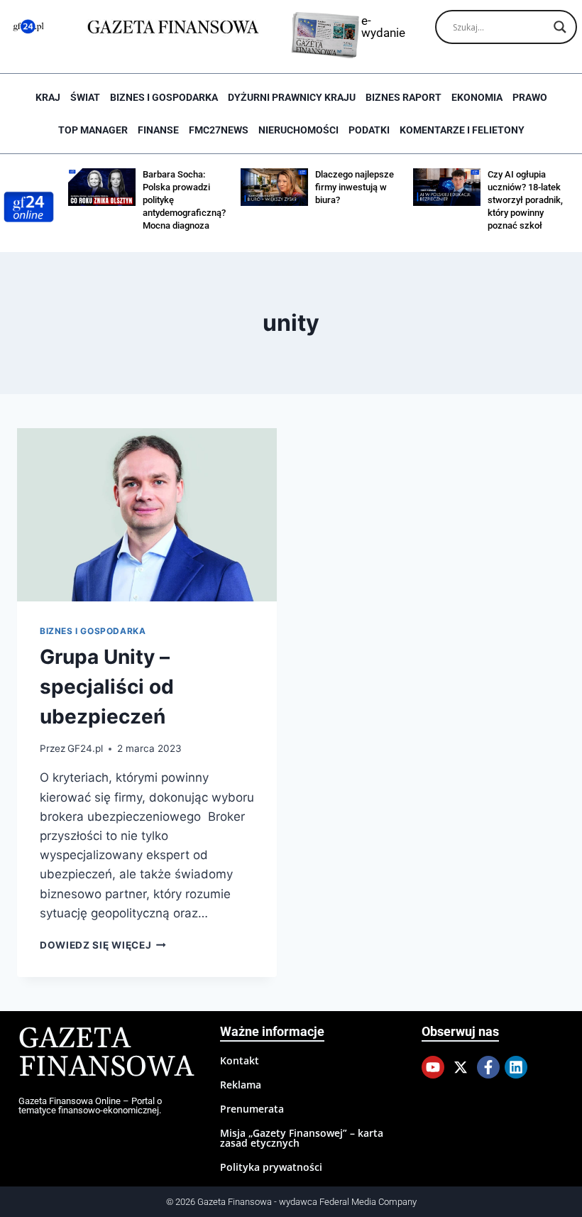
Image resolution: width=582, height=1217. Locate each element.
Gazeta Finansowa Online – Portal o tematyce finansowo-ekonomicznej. (90, 1105)
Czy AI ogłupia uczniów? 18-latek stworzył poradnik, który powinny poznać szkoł (525, 200)
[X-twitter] (460, 1067)
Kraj (47, 97)
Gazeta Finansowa (106, 1053)
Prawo (529, 97)
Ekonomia (477, 97)
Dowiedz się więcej (103, 945)
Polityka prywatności (271, 1167)
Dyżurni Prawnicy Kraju (292, 97)
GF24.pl (85, 748)
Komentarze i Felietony (462, 130)
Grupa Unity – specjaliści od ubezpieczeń (107, 686)
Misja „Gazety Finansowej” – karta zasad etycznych (301, 1138)
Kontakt (239, 1060)
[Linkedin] (516, 1067)
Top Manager (93, 130)
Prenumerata (252, 1108)
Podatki (369, 130)
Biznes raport (403, 97)
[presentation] (147, 514)
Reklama (240, 1084)
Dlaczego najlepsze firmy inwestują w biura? (354, 187)
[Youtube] (433, 1067)
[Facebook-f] (488, 1067)
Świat (85, 97)
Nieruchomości (298, 130)
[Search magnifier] (560, 27)
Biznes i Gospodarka (164, 97)
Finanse (158, 130)
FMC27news (218, 130)
